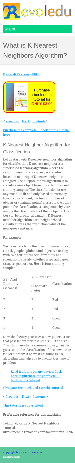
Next (26, 121)
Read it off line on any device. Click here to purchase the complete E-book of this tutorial (36, 376)
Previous (12, 121)
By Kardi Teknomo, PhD (21, 74)
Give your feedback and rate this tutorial (33, 388)
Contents (39, 121)
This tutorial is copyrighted (23, 405)
